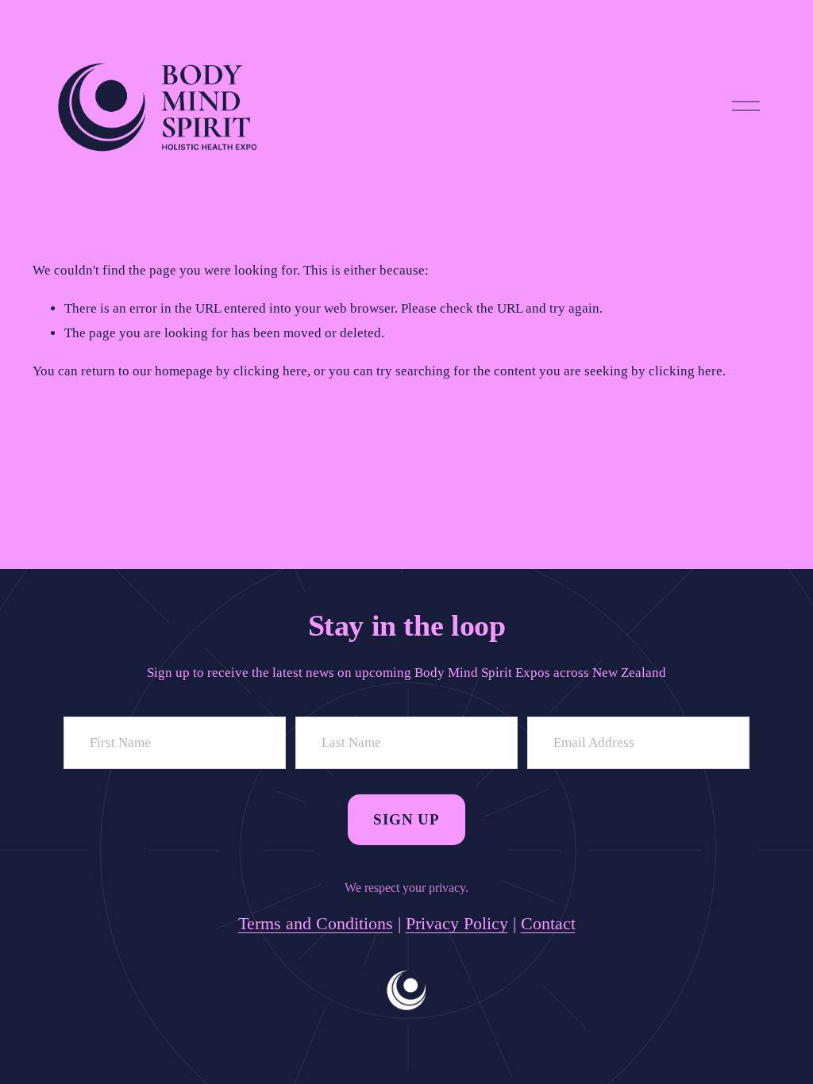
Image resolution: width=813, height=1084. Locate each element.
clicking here (270, 371)
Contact (548, 923)
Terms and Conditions (315, 923)
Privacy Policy (457, 923)
